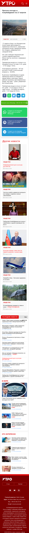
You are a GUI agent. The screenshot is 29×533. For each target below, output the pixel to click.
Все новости (24, 317)
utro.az (23, 532)
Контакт (20, 484)
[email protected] (16, 504)
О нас (8, 484)
